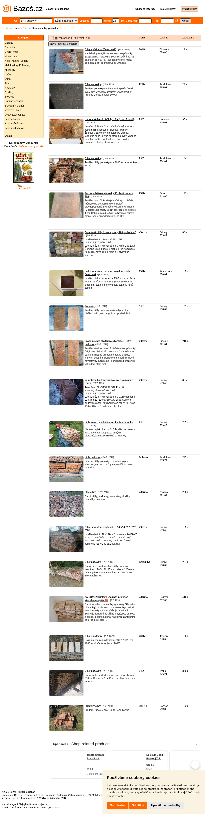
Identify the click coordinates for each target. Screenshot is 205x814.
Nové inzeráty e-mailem (63, 43)
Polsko (44, 807)
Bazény (9, 42)
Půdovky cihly (93, 706)
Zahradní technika (14, 128)
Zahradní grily (12, 119)
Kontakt (40, 795)
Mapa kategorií (10, 804)
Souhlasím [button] (117, 805)
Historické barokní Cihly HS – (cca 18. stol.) (109, 119)
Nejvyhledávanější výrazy (33, 804)
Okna (8, 79)
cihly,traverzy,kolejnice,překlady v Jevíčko (109, 422)
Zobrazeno (188, 37)
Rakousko (54, 807)
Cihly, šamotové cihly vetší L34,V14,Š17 (107, 527)
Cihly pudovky (93, 84)
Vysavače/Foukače (15, 114)
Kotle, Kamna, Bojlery (16, 60)
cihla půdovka (92, 457)
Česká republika (18, 807)
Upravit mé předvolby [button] (165, 805)
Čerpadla (10, 47)
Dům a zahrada (31, 28)
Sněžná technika (14, 101)
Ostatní (8, 135)
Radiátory (10, 87)
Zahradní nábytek (14, 123)
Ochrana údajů (76, 795)
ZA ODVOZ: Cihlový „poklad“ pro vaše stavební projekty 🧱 (106, 599)
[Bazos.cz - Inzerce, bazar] (22, 11)
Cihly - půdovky (93, 636)
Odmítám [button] (138, 805)
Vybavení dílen (13, 110)
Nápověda (7, 795)
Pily (7, 83)
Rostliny (9, 92)
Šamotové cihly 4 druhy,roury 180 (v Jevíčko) (110, 232)
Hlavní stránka (12, 28)
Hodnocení (29, 795)
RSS (88, 795)
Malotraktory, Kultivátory (18, 65)
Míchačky (10, 70)
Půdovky (90, 306)
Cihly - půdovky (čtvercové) (100, 49)
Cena (142, 37)
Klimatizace (11, 56)
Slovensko (33, 807)
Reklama (50, 795)
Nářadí (8, 74)
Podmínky (61, 795)
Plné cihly (90, 492)
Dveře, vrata (11, 51)
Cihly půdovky (93, 562)
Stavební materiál (14, 105)
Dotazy (18, 795)
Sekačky (9, 96)
